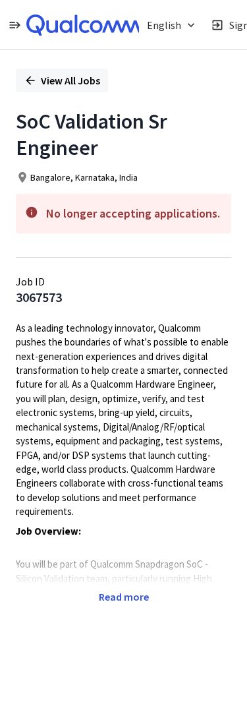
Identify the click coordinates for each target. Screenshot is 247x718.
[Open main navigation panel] (14, 24)
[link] (83, 25)
